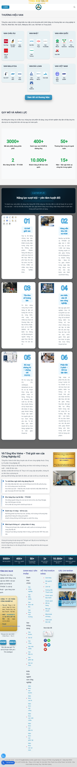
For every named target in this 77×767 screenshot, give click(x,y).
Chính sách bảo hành (49, 596)
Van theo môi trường (30, 613)
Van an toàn (30, 664)
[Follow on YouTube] (45, 649)
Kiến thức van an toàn (30, 747)
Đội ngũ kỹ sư (48, 582)
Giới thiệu (48, 578)
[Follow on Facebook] (45, 640)
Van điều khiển (30, 597)
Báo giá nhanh (47, 610)
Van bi (30, 637)
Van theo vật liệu (30, 605)
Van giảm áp (30, 658)
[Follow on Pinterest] (45, 644)
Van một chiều (30, 647)
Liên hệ (47, 586)
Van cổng (29, 642)
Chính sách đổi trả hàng (49, 603)
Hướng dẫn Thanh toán (49, 591)
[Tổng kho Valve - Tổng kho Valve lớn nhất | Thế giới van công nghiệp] (38, 7)
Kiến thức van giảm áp (30, 737)
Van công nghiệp (30, 589)
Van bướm (30, 633)
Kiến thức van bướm (30, 689)
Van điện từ (30, 653)
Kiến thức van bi (30, 698)
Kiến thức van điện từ (30, 727)
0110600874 (11, 614)
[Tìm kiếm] (74, 7)
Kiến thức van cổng (29, 707)
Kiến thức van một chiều (30, 717)
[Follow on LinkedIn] (48, 644)
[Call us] (48, 640)
